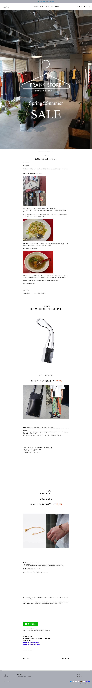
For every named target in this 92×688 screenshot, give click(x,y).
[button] (87, 6)
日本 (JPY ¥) (87, 683)
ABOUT (47, 6)
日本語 (81, 683)
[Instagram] (79, 6)
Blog (42, 151)
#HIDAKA (25, 650)
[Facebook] (77, 6)
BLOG (52, 6)
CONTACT (29, 676)
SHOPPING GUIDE (20, 676)
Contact (57, 6)
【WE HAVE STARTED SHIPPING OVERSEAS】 (46, 1)
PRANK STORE (7, 681)
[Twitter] (81, 6)
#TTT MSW (30, 650)
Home (39, 151)
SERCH (25, 676)
